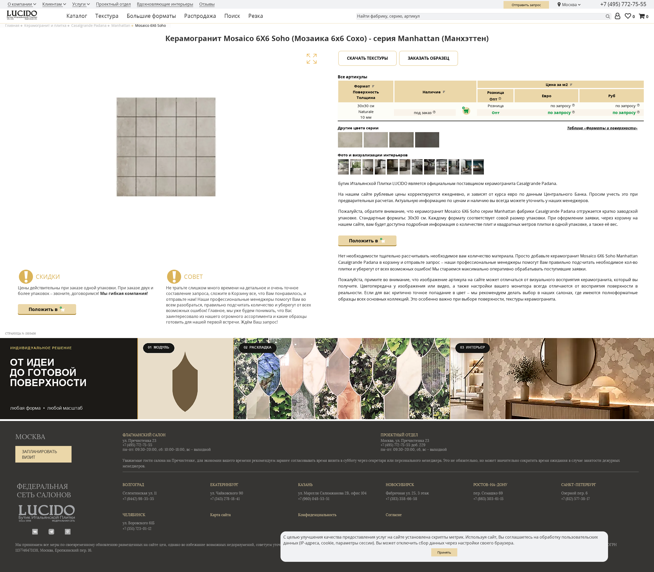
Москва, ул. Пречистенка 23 (405, 441)
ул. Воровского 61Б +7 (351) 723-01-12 (139, 522)
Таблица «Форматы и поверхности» (602, 127)
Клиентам (52, 4)
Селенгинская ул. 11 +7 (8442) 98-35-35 (140, 492)
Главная (12, 25)
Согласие (394, 515)
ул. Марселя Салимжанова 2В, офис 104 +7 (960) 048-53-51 (332, 492)
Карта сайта (220, 515)
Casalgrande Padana (89, 25)
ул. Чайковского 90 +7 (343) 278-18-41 (226, 492)
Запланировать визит (39, 454)
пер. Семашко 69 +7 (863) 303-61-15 (490, 492)
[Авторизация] (618, 16)
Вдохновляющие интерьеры (165, 4)
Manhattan (120, 25)
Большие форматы (151, 15)
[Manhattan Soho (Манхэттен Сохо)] (376, 141)
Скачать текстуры (367, 58)
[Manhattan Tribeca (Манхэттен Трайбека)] (350, 141)
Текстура (107, 15)
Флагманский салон (144, 435)
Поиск (232, 15)
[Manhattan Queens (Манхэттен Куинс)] (401, 141)
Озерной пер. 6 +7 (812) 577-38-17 (578, 492)
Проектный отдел (113, 4)
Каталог (76, 15)
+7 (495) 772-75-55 (623, 4)
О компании (20, 4)
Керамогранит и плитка (45, 25)
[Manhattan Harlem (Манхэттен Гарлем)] (427, 141)
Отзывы (207, 4)
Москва (569, 4)
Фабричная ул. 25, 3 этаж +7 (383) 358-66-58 (407, 492)
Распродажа (200, 15)
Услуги (79, 4)
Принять (444, 552)
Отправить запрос (526, 5)
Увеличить (311, 58)
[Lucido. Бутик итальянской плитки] (31, 15)
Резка (255, 15)
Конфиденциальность (317, 515)
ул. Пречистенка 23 (139, 441)
